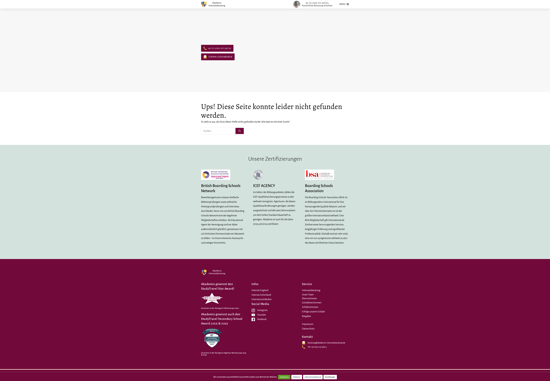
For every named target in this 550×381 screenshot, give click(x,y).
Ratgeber (306, 316)
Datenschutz (308, 328)
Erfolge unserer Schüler (313, 311)
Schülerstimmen (310, 307)
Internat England (260, 290)
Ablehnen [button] (296, 377)
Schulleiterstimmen (311, 302)
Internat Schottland (261, 295)
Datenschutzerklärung (313, 377)
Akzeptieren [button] (284, 377)
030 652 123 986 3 (319, 347)
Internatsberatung (311, 290)
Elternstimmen (309, 298)
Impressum (307, 324)
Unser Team (308, 294)
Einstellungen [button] (330, 377)
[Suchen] (239, 131)
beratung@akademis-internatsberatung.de (326, 343)
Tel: (309, 347)
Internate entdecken (262, 299)
